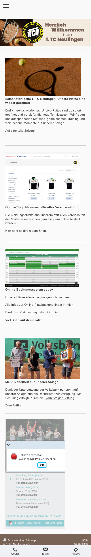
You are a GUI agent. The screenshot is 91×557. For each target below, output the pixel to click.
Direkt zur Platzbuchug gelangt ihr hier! (32, 312)
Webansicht (81, 543)
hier (70, 304)
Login (84, 540)
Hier (8, 230)
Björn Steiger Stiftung (59, 398)
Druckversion (16, 540)
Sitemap (31, 540)
